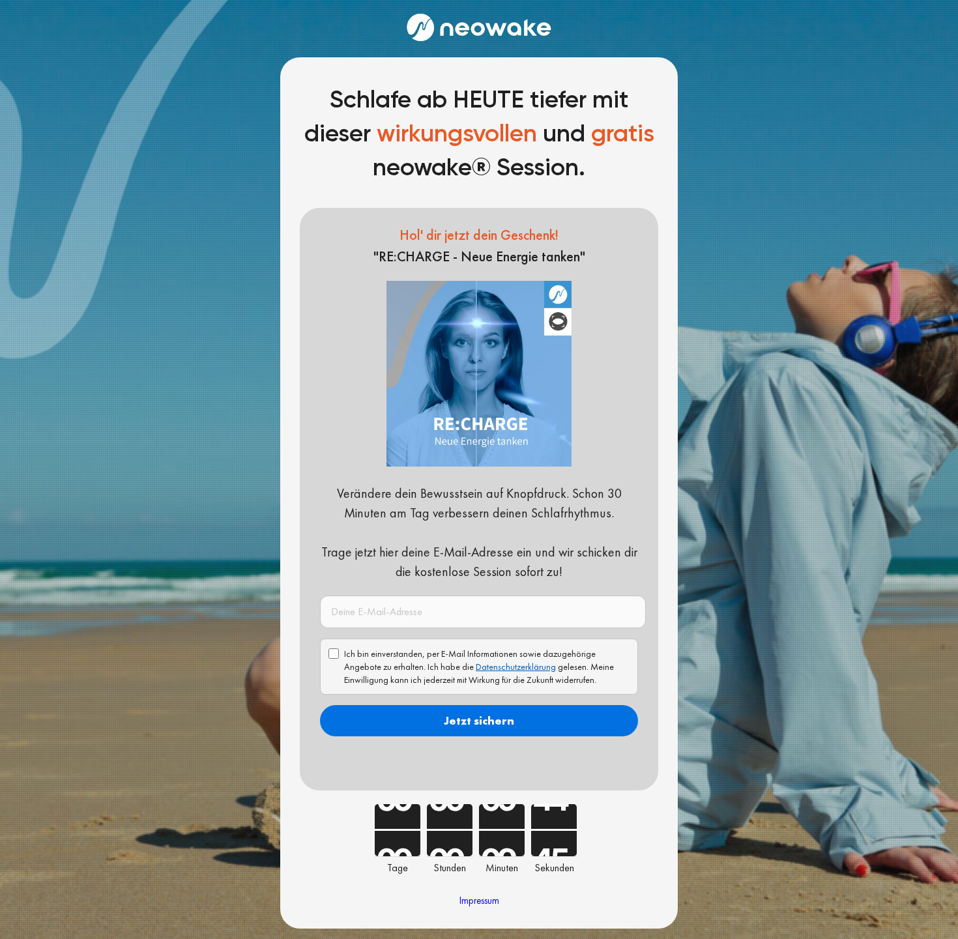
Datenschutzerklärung (516, 666)
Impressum (479, 900)
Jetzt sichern (479, 720)
